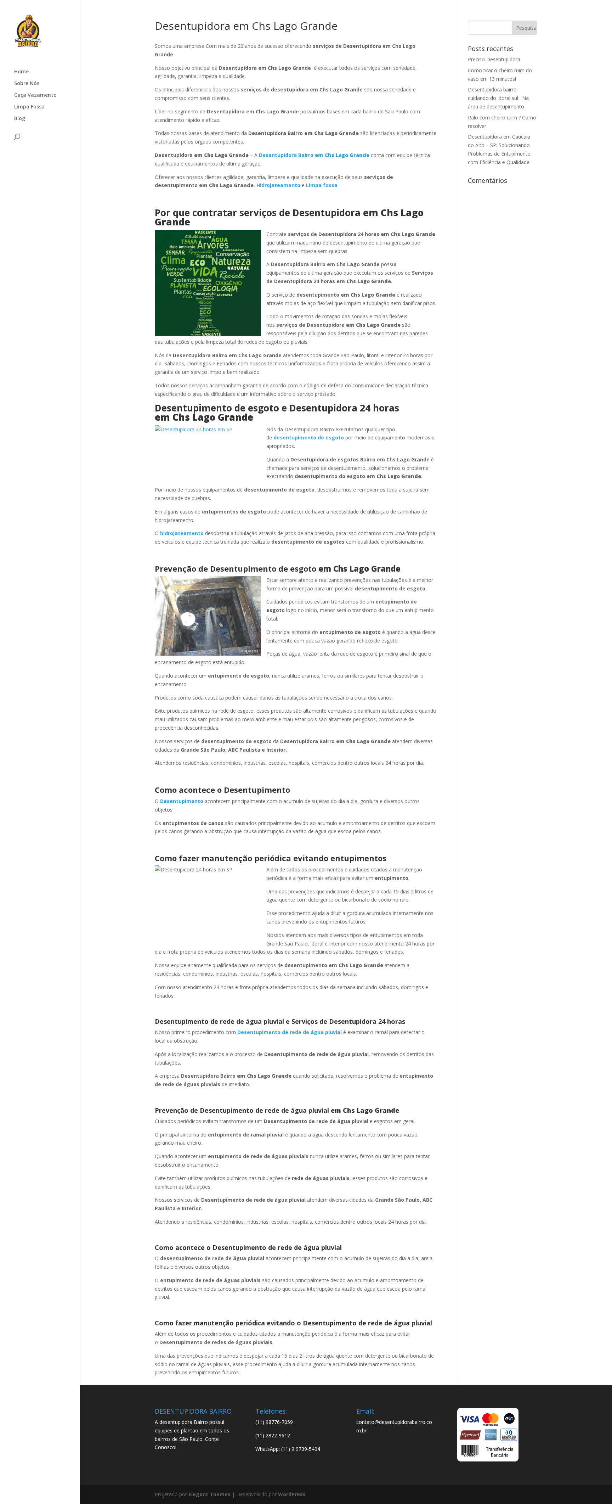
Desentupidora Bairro (314, 155)
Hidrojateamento (278, 185)
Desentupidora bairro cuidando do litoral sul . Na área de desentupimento (498, 98)
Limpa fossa (322, 185)
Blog (19, 119)
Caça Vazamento (35, 95)
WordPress (292, 1494)
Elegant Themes (209, 1494)
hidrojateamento (182, 533)
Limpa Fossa (29, 107)
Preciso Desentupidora (494, 59)
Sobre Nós (26, 83)
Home (21, 72)
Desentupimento (181, 801)
